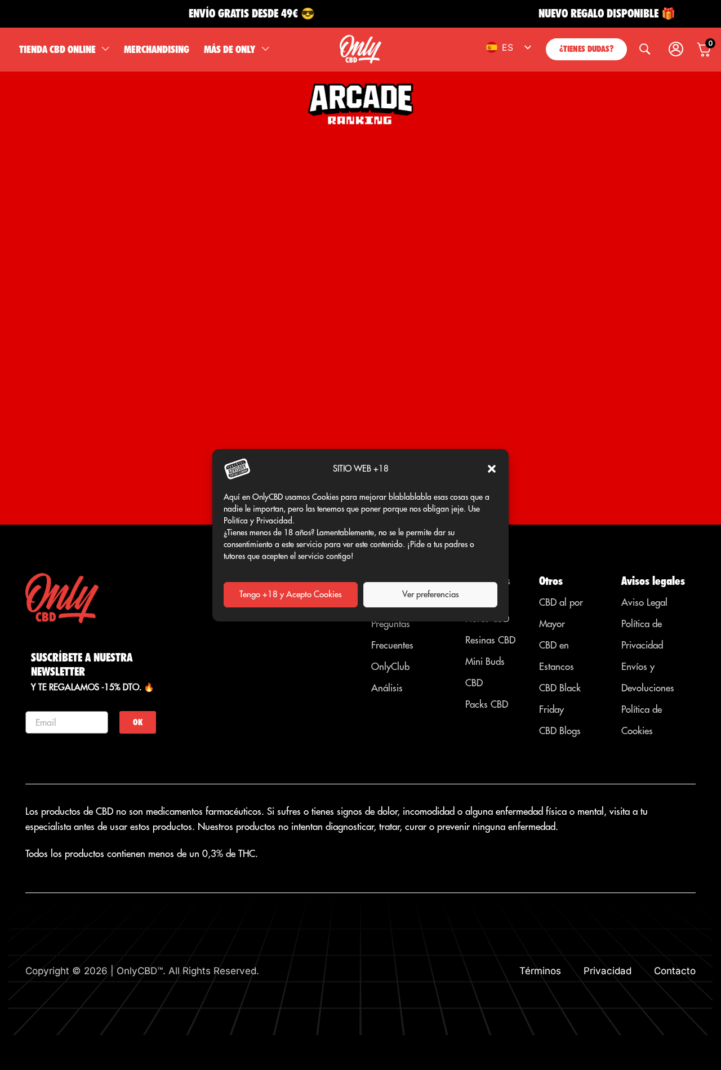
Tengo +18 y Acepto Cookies (290, 594)
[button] (491, 468)
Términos (540, 970)
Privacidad (607, 970)
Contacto (675, 970)
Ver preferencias (430, 594)
